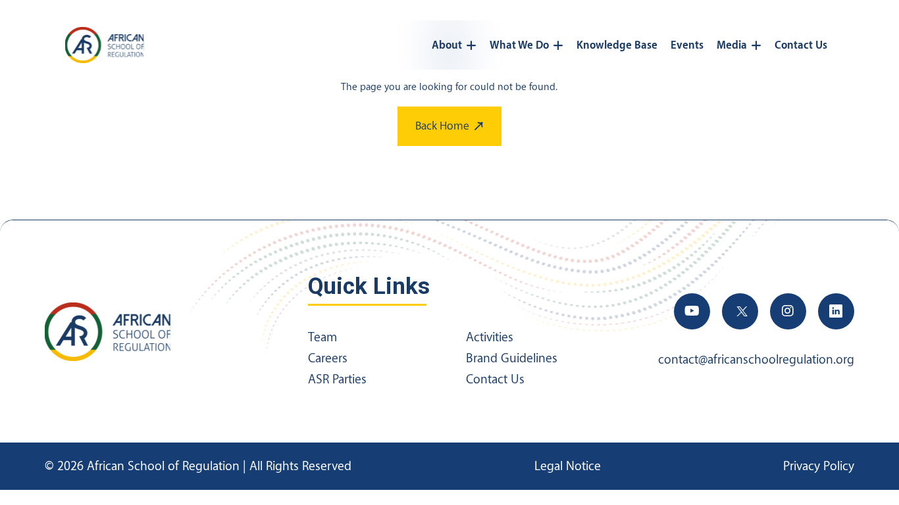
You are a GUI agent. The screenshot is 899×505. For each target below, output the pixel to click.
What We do (519, 45)
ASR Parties (337, 379)
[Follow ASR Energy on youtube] (692, 311)
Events (687, 45)
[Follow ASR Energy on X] (740, 311)
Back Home (442, 126)
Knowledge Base (617, 45)
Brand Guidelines (511, 358)
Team (322, 337)
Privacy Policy (818, 466)
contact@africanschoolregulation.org (756, 359)
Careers (327, 358)
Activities (489, 337)
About (447, 45)
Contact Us (801, 45)
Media (732, 45)
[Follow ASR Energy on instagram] (788, 311)
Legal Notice (567, 466)
